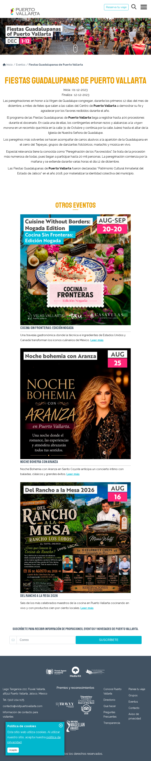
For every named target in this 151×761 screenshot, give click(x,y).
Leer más (96, 340)
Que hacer (109, 706)
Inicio (9, 64)
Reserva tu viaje (116, 7)
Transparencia (111, 722)
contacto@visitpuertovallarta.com (22, 706)
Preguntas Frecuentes (110, 714)
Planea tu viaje (137, 689)
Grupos (133, 695)
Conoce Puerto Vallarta (112, 691)
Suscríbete (108, 639)
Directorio (109, 699)
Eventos (20, 64)
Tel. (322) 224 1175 (13, 699)
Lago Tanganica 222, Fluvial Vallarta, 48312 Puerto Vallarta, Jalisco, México (25, 691)
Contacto (134, 707)
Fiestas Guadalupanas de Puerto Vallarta (56, 64)
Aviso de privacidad (135, 716)
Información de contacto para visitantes (20, 714)
